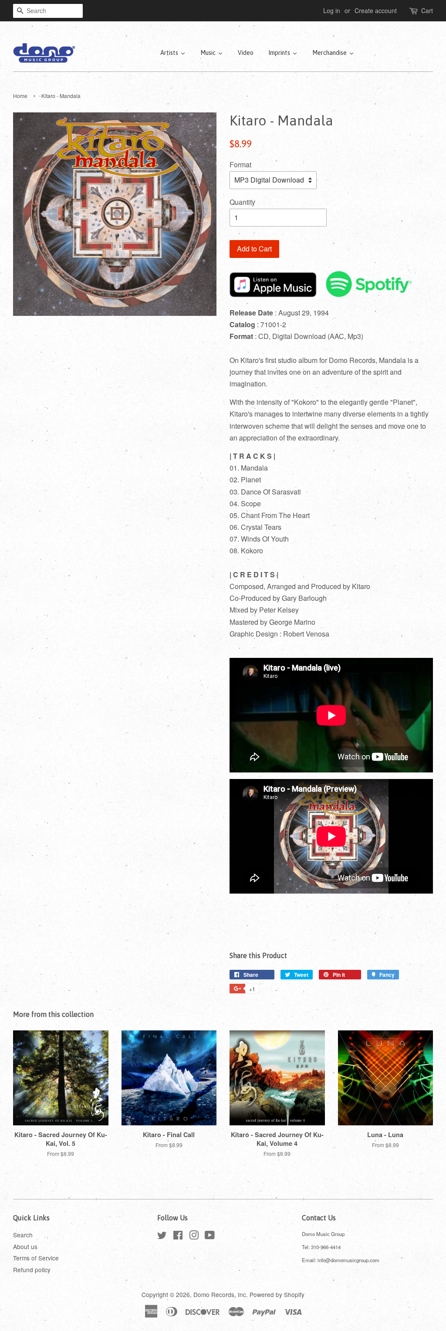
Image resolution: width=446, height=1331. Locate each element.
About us (25, 1246)
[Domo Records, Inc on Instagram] (194, 1236)
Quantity (242, 202)
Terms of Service (36, 1257)
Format (240, 164)
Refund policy (32, 1269)
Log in (331, 10)
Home (20, 95)
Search (23, 1234)
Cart (427, 10)
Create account (376, 10)
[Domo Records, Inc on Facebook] (178, 1236)
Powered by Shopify (277, 1294)
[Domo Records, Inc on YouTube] (210, 1236)
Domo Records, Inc (219, 1294)
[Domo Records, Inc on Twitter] (162, 1236)
